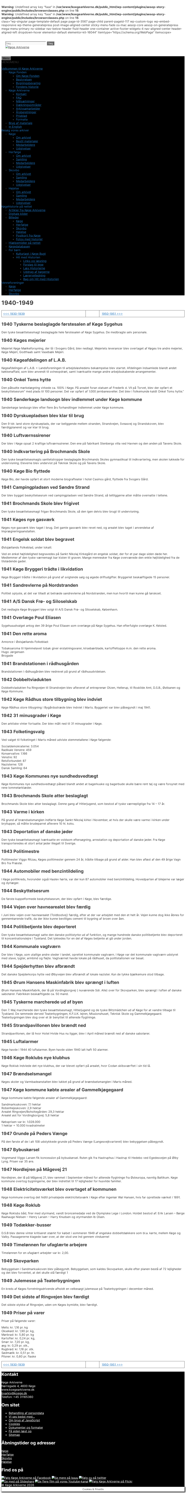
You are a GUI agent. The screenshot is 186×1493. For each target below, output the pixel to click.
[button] (10, 62)
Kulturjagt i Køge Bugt (31, 253)
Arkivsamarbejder (28, 108)
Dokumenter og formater (26, 1427)
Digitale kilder (18, 214)
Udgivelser (23, 148)
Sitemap (14, 1435)
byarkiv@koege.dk (14, 1393)
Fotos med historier (29, 239)
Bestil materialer (27, 141)
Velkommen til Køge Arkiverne (22, 68)
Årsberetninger (26, 112)
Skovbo (21, 228)
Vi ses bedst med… (22, 1416)
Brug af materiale (20, 123)
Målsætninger (25, 101)
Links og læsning (34, 261)
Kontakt (21, 94)
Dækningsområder (28, 105)
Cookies (14, 1424)
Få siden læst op (20, 1431)
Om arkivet (23, 137)
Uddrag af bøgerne (36, 272)
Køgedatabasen (19, 246)
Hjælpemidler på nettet (25, 243)
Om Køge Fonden (27, 76)
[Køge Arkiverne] (17, 47)
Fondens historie (27, 87)
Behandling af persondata (26, 1413)
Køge (19, 221)
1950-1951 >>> (112, 314)
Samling (21, 159)
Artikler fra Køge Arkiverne (27, 210)
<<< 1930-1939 (14, 314)
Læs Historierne (34, 268)
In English (15, 126)
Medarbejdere (25, 145)
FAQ (18, 97)
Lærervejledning (34, 275)
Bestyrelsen (24, 79)
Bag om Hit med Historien (41, 279)
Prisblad (21, 116)
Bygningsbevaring (28, 83)
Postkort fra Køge (28, 235)
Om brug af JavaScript (24, 1420)
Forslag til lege (33, 264)
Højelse (21, 232)
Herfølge (22, 224)
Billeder (14, 217)
